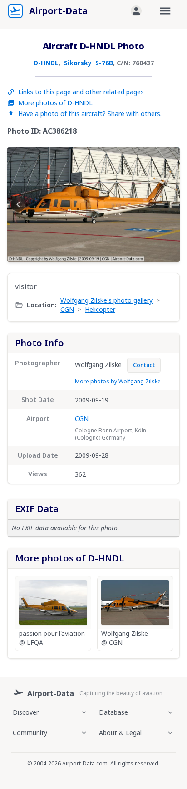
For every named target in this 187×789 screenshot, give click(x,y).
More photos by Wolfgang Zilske (118, 381)
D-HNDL (46, 62)
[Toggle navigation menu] (165, 11)
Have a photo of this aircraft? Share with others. (90, 113)
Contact (144, 365)
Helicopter (100, 309)
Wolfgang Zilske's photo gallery (106, 300)
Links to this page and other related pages (81, 91)
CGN (67, 309)
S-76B (104, 62)
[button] (136, 11)
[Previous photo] (18, 204)
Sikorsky (78, 62)
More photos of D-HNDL (55, 102)
